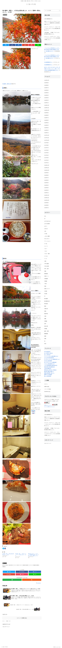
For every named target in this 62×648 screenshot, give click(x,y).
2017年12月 (46, 135)
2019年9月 (46, 82)
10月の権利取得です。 (48, 18)
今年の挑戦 (46, 263)
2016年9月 (46, 172)
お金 (45, 231)
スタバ (45, 248)
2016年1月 (46, 192)
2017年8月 (46, 145)
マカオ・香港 (47, 253)
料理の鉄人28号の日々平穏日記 (50, 369)
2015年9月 (46, 202)
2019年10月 (46, 80)
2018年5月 (46, 122)
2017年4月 (46, 155)
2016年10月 (46, 170)
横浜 (45, 306)
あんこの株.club (47, 354)
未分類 (45, 293)
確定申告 (46, 313)
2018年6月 (46, 120)
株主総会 (46, 303)
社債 (45, 316)
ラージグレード (20, 565)
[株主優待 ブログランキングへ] (47, 403)
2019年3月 (46, 97)
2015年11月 (46, 197)
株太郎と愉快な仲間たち (49, 371)
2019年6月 (46, 90)
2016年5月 (46, 182)
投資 (45, 286)
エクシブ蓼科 (9, 565)
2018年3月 (46, 127)
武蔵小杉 (46, 308)
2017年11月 (46, 137)
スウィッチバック (14, 565)
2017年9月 (46, 142)
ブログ (45, 251)
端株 (45, 318)
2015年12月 (46, 195)
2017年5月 (46, 152)
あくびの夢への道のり (48, 353)
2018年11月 (46, 107)
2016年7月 (46, 177)
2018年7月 (46, 117)
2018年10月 (46, 110)
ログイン (46, 384)
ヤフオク (46, 256)
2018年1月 (46, 132)
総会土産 (46, 326)
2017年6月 (46, 150)
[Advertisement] (10, 76)
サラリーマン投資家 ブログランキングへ (49, 406)
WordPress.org (47, 391)
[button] (59, 10)
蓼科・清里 (4, 563)
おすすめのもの (47, 221)
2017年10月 (46, 140)
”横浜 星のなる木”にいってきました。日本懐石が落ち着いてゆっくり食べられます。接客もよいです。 (33, 554)
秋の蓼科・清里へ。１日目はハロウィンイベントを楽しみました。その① (20, 554)
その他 (45, 233)
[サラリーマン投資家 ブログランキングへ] (54, 405)
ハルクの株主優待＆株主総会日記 (50, 365)
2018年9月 (46, 112)
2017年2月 (46, 160)
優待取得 (46, 273)
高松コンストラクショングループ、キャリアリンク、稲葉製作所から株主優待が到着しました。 (52, 23)
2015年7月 (46, 207)
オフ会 (45, 243)
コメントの (47, 389)
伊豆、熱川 (46, 268)
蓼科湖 (4, 566)
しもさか (4, 565)
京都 (45, 261)
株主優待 (46, 298)
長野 (45, 338)
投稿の (46, 386)
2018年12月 (46, 105)
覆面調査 (46, 333)
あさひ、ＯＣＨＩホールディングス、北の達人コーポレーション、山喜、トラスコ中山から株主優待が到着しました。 (52, 69)
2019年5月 (46, 92)
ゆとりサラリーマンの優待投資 (50, 362)
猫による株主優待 (47, 376)
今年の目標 (46, 266)
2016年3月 (46, 187)
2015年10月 (46, 200)
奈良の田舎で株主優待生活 (49, 366)
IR (44, 218)
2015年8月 (46, 205)
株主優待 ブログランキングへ (48, 405)
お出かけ (46, 228)
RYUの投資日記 (47, 351)
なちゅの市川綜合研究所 (49, 357)
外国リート (46, 276)
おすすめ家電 (47, 223)
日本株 (45, 291)
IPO (45, 216)
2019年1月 (46, 102)
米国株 (45, 321)
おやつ (45, 226)
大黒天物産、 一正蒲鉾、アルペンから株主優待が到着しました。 (51, 33)
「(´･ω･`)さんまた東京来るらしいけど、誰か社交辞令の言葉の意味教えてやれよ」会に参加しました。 (52, 50)
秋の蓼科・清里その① (7, 83)
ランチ (45, 258)
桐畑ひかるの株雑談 (48, 374)
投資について (47, 288)
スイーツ (46, 246)
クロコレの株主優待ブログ (49, 363)
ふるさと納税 (47, 236)
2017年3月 (46, 157)
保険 (45, 271)
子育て (45, 283)
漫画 (45, 311)
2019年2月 (46, 100)
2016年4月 (46, 185)
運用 (45, 336)
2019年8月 (46, 85)
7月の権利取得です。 (48, 62)
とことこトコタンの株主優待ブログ (51, 356)
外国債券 (46, 278)
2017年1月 (46, 162)
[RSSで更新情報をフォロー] (31, 580)
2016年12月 (46, 165)
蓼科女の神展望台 (36, 565)
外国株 (45, 281)
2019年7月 (46, 87)
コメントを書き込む (22, 618)
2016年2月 (46, 190)
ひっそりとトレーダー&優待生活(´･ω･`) (52, 359)
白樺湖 (25, 565)
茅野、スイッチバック (30, 565)
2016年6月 (46, 180)
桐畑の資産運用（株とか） (49, 373)
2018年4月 (46, 125)
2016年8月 (46, 175)
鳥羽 (45, 343)
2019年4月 (46, 95)
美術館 (45, 328)
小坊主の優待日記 (47, 368)
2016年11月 (46, 167)
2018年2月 (46, 130)
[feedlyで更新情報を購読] (12, 580)
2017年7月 (46, 147)
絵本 (45, 323)
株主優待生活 (47, 301)
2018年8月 (46, 115)
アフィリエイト (47, 241)
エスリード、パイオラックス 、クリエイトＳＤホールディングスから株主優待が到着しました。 (52, 38)
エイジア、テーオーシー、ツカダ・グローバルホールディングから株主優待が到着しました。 (52, 28)
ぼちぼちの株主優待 (48, 360)
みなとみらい (47, 238)
